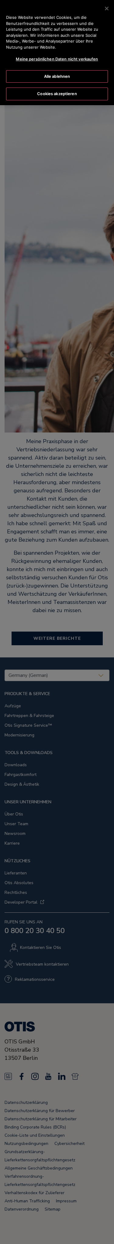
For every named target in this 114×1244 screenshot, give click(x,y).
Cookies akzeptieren (57, 93)
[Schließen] (106, 8)
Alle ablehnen (57, 76)
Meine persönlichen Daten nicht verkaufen (57, 59)
